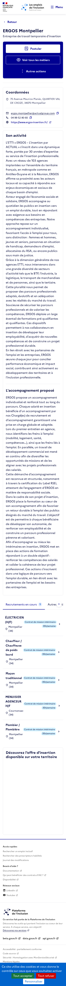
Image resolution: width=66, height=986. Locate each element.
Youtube (10, 895)
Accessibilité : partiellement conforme (22, 949)
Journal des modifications (16, 860)
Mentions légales (11, 961)
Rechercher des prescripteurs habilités (22, 855)
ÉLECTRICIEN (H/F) (14, 619)
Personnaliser (33, 981)
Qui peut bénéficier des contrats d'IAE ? (23, 875)
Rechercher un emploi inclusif (18, 851)
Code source (9, 953)
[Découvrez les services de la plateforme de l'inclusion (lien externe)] (16, 911)
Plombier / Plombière (13, 727)
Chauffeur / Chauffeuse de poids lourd (14, 648)
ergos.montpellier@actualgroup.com (33, 113)
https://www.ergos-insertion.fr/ (29, 122)
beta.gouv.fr (10, 938)
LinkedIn (10, 890)
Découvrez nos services (14, 930)
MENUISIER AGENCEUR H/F (13, 701)
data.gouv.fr (30, 938)
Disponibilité (9, 879)
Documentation (11, 870)
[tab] (24, 605)
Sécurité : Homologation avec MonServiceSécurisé (28, 957)
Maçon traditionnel (14, 675)
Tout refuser (46, 976)
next (59, 604)
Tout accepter (22, 976)
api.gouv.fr (49, 938)
